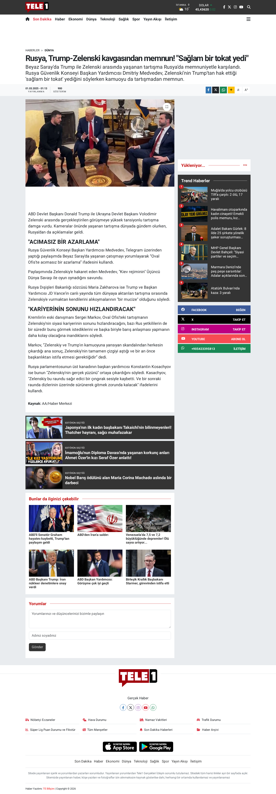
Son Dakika (42, 19)
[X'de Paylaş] (215, 90)
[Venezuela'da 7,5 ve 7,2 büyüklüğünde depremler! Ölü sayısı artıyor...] (148, 518)
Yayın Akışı (152, 19)
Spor (136, 19)
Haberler (32, 50)
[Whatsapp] (153, 707)
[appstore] (120, 747)
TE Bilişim (48, 788)
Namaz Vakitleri (156, 720)
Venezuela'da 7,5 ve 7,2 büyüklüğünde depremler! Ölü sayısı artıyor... (147, 538)
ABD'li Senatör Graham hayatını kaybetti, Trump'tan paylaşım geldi (49, 538)
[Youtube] (145, 707)
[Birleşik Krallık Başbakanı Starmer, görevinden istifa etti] (148, 563)
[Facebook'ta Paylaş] (208, 90)
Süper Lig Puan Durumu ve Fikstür (52, 730)
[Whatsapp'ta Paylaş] (223, 90)
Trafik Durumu (211, 720)
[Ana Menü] (249, 19)
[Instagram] (138, 707)
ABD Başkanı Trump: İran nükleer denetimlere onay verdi (47, 583)
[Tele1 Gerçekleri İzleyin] (37, 7)
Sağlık (124, 19)
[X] (130, 707)
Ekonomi (75, 19)
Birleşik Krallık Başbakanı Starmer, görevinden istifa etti (147, 581)
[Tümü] (245, 165)
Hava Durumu (97, 720)
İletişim (171, 19)
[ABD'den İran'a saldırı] (99, 518)
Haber (60, 19)
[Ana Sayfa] (28, 19)
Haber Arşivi (210, 730)
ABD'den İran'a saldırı (92, 535)
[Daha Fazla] (231, 90)
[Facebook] (123, 707)
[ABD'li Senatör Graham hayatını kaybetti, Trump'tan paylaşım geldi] (51, 518)
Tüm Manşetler (97, 730)
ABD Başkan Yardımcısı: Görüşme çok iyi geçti (95, 581)
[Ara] (249, 7)
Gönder (37, 647)
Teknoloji (107, 19)
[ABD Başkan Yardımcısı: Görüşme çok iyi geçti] (99, 563)
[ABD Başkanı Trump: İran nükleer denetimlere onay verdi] (51, 563)
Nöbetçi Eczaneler (43, 720)
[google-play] (156, 747)
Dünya (91, 19)
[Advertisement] (214, 127)
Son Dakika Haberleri (158, 730)
